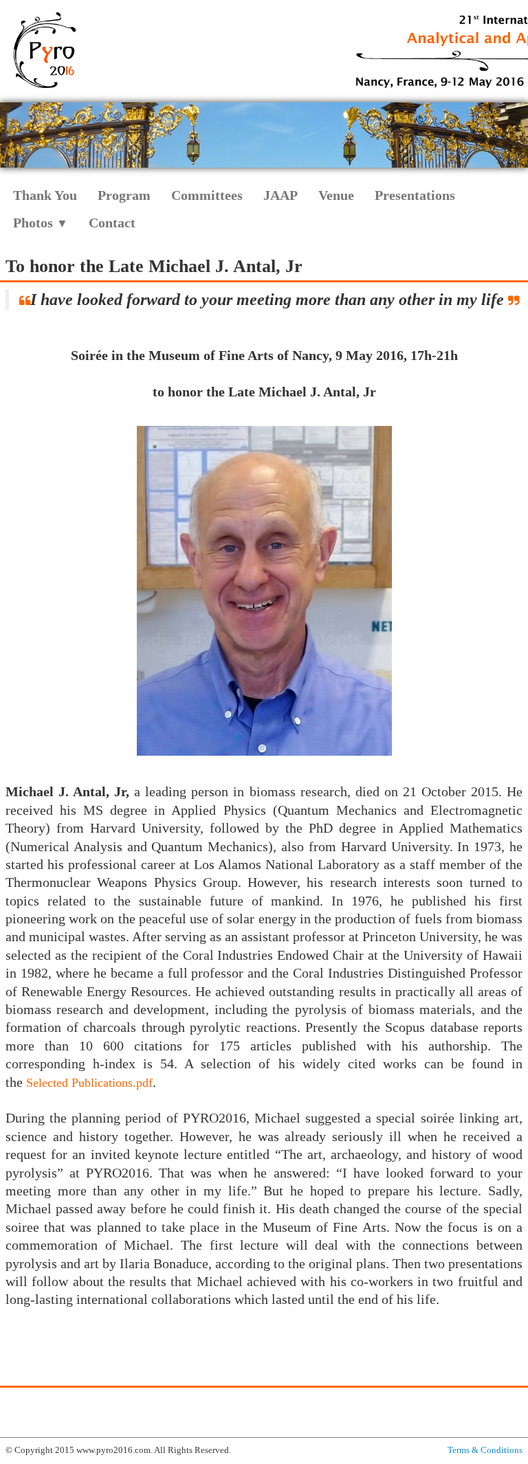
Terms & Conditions (485, 1450)
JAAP (280, 195)
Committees (207, 195)
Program (124, 195)
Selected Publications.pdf (89, 1083)
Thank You (45, 195)
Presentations (415, 195)
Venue (336, 195)
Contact (112, 222)
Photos (40, 222)
